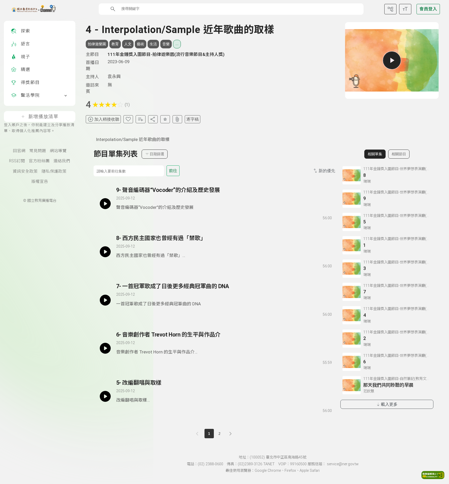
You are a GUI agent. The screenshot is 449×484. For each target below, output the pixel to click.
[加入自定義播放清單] (129, 217)
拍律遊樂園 (97, 44)
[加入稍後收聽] (119, 217)
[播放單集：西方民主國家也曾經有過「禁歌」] (105, 252)
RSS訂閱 (17, 161)
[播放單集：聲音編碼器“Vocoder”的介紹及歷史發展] (105, 204)
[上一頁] (198, 433)
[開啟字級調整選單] (405, 9)
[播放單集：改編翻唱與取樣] (105, 396)
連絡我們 (62, 161)
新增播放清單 (43, 116)
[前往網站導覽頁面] (390, 9)
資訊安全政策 (25, 171)
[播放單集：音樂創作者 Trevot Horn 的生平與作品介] (105, 348)
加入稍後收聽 (106, 119)
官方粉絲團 (39, 161)
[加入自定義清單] (140, 119)
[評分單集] (165, 119)
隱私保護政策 (54, 171)
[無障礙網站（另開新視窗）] (432, 477)
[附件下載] (177, 119)
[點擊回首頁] (30, 9)
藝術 (140, 44)
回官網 (19, 151)
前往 (173, 171)
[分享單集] (153, 119)
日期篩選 (157, 154)
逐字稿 (192, 119)
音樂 (166, 44)
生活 (153, 44)
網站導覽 (58, 151)
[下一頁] (230, 433)
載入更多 (389, 404)
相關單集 (375, 154)
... (177, 44)
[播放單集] (392, 60)
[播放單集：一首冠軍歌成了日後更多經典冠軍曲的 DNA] (105, 300)
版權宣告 (39, 181)
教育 (115, 44)
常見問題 (37, 151)
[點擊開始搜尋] (113, 9)
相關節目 (399, 154)
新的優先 (327, 171)
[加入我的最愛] (128, 119)
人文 (127, 44)
